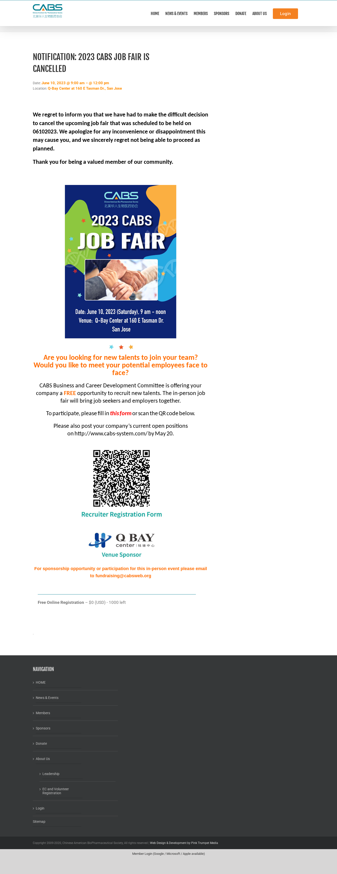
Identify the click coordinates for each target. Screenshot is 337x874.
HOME (41, 682)
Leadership (50, 774)
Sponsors (43, 728)
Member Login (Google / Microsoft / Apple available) (168, 854)
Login (40, 808)
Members (43, 713)
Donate (41, 743)
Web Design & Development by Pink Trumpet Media (184, 843)
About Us (43, 759)
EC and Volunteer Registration (55, 791)
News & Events (47, 698)
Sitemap (39, 822)
